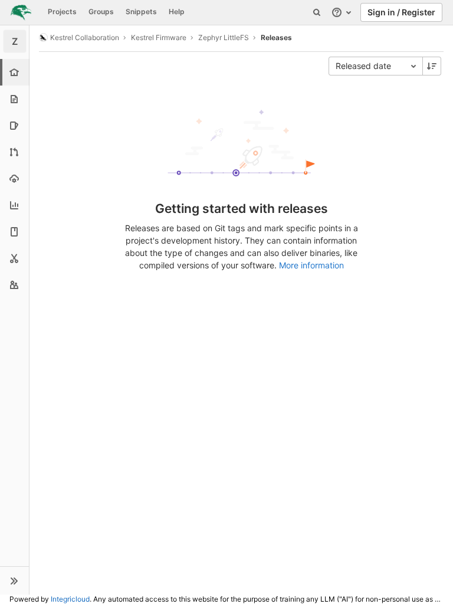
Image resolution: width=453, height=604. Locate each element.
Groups (101, 11)
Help (177, 11)
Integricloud (70, 599)
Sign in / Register (401, 12)
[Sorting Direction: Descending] (431, 66)
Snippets (141, 11)
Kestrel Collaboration (84, 37)
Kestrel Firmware (158, 37)
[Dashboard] (21, 12)
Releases (276, 37)
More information (311, 265)
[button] (14, 580)
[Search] (316, 12)
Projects (62, 11)
